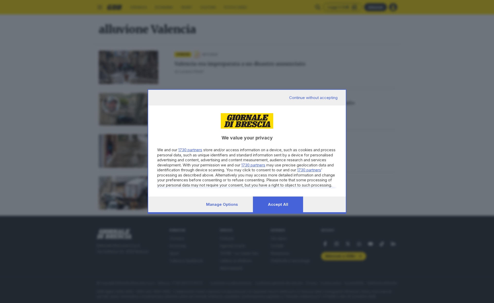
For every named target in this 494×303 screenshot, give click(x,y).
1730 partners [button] (190, 149)
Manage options (222, 204)
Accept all (278, 204)
